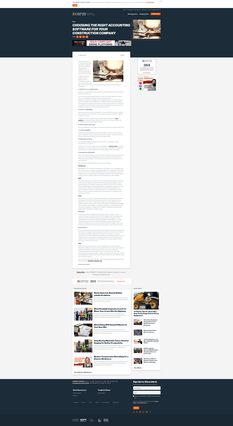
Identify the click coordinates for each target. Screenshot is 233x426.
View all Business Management (83, 372)
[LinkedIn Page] (140, 412)
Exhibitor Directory (77, 393)
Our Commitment (105, 402)
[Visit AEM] (83, 420)
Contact (97, 402)
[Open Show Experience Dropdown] (132, 15)
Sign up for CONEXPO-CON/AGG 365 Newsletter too (147, 397)
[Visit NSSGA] (106, 420)
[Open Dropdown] (130, 10)
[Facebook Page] (136, 412)
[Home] (79, 14)
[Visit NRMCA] (99, 420)
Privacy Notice (116, 402)
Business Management (84, 264)
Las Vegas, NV (90, 13)
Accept (74, 5)
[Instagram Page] (133, 412)
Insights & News (104, 390)
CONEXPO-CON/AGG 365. (95, 261)
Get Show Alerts (156, 14)
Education (75, 395)
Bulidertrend (81, 165)
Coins (80, 195)
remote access (113, 146)
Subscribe (80, 272)
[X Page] (150, 412)
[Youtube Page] (147, 412)
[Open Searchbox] (160, 10)
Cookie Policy (150, 2)
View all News (138, 367)
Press (90, 402)
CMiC (79, 178)
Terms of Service (142, 402)
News (73, 21)
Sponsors (84, 402)
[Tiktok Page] (143, 412)
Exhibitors (76, 402)
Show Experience (80, 390)
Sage (79, 243)
